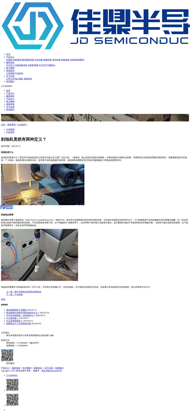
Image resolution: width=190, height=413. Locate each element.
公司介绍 (10, 79)
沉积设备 (39, 60)
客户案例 (10, 68)
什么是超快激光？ (14, 321)
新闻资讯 (10, 71)
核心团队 (19, 79)
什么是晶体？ (12, 318)
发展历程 (28, 79)
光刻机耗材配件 (77, 60)
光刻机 (9, 60)
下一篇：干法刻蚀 (14, 294)
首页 (8, 54)
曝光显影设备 (28, 60)
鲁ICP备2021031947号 (51, 371)
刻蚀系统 (17, 60)
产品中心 (10, 57)
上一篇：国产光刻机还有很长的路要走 (23, 292)
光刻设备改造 (21, 65)
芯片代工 (10, 65)
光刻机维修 (33, 65)
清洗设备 (56, 60)
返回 (3, 299)
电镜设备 (65, 60)
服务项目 (10, 62)
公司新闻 (10, 73)
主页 (3, 125)
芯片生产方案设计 (47, 65)
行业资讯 (19, 73)
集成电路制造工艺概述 (16, 310)
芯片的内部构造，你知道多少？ (20, 315)
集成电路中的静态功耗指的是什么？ (22, 313)
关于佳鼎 (10, 76)
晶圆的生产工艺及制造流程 (18, 323)
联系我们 (10, 81)
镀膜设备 (47, 60)
